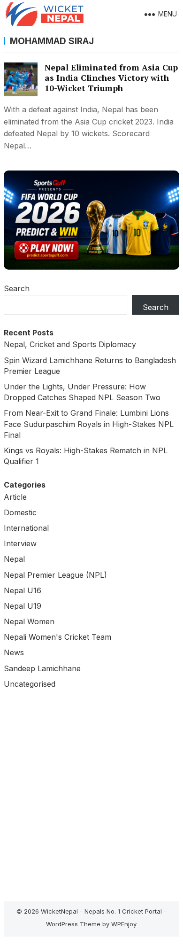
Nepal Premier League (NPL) (55, 575)
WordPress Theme (73, 924)
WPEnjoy (124, 924)
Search (17, 288)
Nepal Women (29, 621)
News (14, 652)
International (26, 528)
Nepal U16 (22, 590)
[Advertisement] (91, 792)
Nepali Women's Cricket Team (57, 637)
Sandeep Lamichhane (42, 668)
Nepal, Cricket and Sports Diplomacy (70, 344)
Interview (20, 543)
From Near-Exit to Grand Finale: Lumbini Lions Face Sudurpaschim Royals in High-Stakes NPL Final (89, 423)
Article (15, 497)
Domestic (20, 512)
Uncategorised (29, 684)
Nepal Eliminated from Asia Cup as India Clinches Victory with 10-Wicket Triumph (111, 77)
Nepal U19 (22, 606)
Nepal (14, 559)
